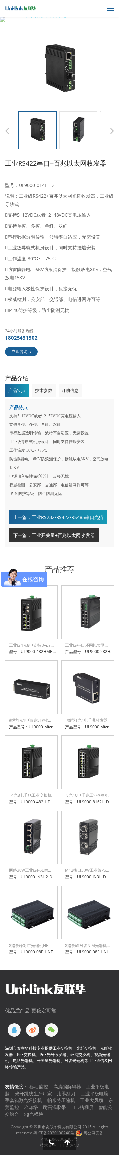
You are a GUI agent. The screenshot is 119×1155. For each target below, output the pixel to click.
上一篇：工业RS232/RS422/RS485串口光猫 (58, 517)
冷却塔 (31, 1107)
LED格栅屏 (82, 1107)
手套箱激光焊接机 (23, 1100)
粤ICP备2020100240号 (53, 1133)
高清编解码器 (67, 1086)
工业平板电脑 (94, 1093)
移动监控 (38, 1086)
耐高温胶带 (54, 1107)
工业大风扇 (91, 1100)
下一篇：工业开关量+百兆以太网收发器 (54, 535)
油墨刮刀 (66, 1093)
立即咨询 (19, 351)
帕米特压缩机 (61, 1100)
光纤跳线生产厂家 (33, 1093)
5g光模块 (33, 1114)
